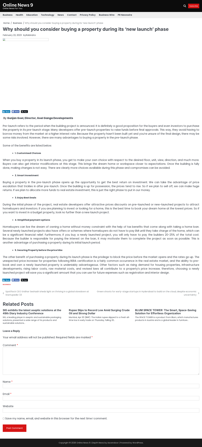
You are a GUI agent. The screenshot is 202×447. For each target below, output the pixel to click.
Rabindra (31, 35)
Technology (47, 14)
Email (7, 394)
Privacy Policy (88, 14)
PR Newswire (125, 14)
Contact (72, 14)
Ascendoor (112, 442)
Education (32, 14)
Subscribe (193, 6)
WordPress (137, 442)
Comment (10, 345)
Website (8, 406)
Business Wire (106, 14)
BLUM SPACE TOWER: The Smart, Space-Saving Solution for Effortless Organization (165, 312)
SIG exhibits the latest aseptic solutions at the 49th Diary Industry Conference (32, 312)
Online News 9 (18, 5)
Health (19, 14)
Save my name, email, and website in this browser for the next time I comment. (56, 418)
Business (8, 14)
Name (8, 382)
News (61, 14)
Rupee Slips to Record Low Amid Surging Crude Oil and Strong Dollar (99, 312)
